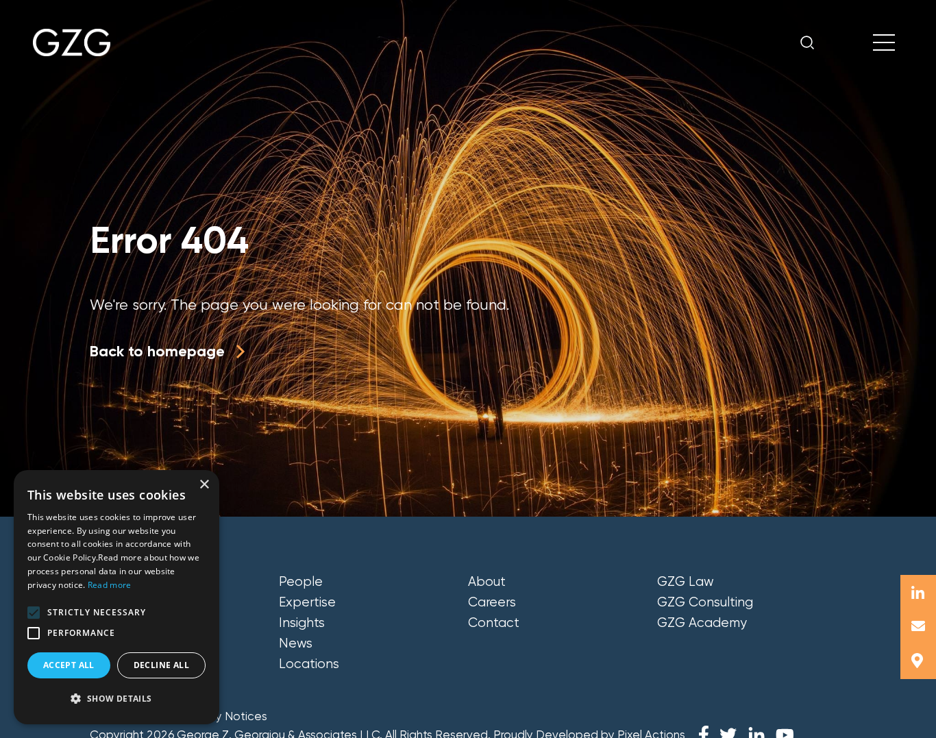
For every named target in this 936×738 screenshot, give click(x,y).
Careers (492, 602)
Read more (110, 585)
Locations (309, 664)
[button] (33, 612)
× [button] (204, 485)
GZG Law (685, 581)
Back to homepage (157, 351)
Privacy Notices (224, 716)
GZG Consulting (705, 602)
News (295, 643)
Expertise (307, 602)
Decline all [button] (161, 665)
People (301, 581)
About (487, 581)
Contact (493, 622)
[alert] (116, 597)
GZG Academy (702, 622)
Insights (302, 622)
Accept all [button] (69, 665)
